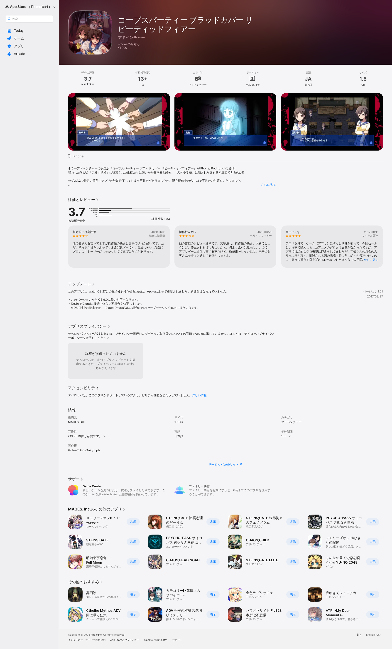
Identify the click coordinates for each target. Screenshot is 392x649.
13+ (283, 436)
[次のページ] (387, 116)
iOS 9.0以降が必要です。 (85, 436)
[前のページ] (63, 116)
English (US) (373, 635)
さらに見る (268, 184)
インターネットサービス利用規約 (86, 640)
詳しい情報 (199, 395)
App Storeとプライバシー (125, 640)
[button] (29, 30)
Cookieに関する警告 (156, 640)
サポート (177, 640)
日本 (358, 635)
